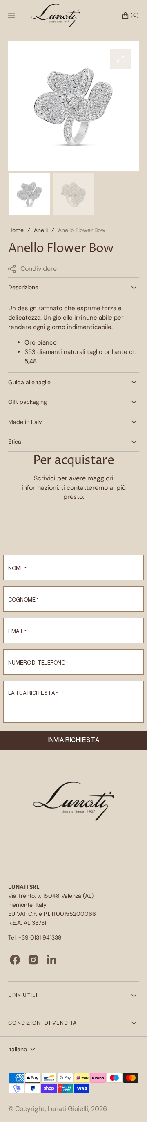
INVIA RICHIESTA (73, 740)
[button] (126, 16)
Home (16, 230)
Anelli (41, 230)
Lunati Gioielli (68, 1108)
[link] (73, 802)
